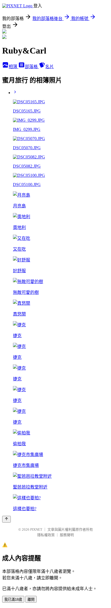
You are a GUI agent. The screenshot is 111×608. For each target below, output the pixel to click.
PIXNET (36, 529)
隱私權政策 (46, 535)
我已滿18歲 (13, 599)
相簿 (13, 66)
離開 (30, 599)
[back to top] (6, 519)
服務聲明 (67, 535)
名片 (49, 66)
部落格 (32, 66)
